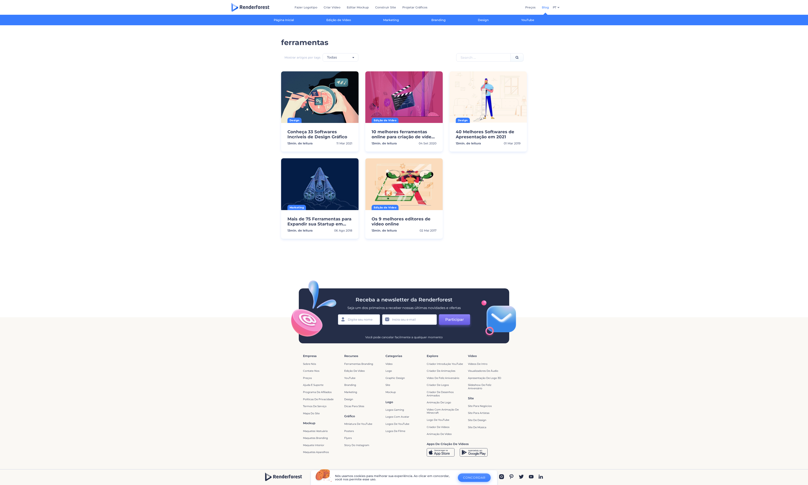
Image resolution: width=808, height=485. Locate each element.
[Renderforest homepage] (250, 7)
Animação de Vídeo (439, 434)
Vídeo (389, 363)
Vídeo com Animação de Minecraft (443, 411)
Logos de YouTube (397, 423)
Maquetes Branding (315, 438)
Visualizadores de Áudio (483, 370)
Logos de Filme (395, 431)
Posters (349, 431)
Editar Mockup (358, 7)
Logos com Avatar (397, 416)
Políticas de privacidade (318, 399)
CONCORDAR (474, 478)
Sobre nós (309, 363)
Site (387, 384)
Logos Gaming (394, 409)
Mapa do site (311, 413)
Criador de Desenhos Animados (440, 393)
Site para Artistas (478, 412)
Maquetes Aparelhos (316, 452)
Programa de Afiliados (317, 392)
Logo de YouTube (438, 419)
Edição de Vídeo (338, 20)
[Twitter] (521, 477)
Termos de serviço (315, 406)
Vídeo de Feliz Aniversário (443, 378)
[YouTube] (531, 477)
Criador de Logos (438, 384)
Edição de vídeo (354, 370)
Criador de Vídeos (438, 427)
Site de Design (477, 420)
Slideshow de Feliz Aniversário (479, 386)
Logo (388, 370)
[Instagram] (501, 477)
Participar (454, 319)
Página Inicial (284, 20)
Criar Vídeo (332, 7)
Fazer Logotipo (306, 7)
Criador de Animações (441, 370)
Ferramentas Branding (358, 363)
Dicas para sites (354, 406)
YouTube (527, 20)
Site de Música (477, 427)
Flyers (348, 438)
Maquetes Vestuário (315, 431)
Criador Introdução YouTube (445, 363)
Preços (530, 7)
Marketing (391, 20)
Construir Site (385, 7)
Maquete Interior (313, 445)
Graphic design (395, 378)
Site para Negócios (480, 406)
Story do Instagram (356, 445)
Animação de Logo (439, 402)
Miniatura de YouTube (358, 423)
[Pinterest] (511, 477)
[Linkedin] (541, 477)
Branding (438, 20)
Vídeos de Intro (478, 363)
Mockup (390, 392)
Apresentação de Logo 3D (484, 378)
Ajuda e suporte (313, 384)
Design (483, 20)
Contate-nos (311, 370)
